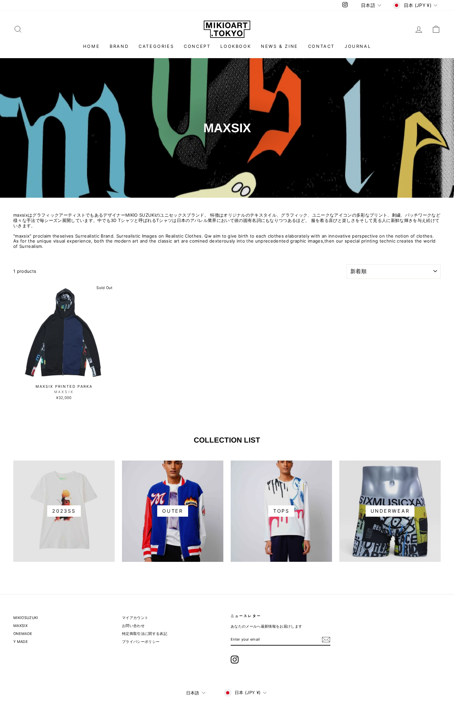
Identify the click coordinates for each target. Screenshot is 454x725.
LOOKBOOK (235, 46)
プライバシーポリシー (141, 641)
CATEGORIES (156, 46)
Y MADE (20, 641)
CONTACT (321, 46)
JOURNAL (358, 46)
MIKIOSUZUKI (25, 617)
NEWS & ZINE (279, 46)
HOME (91, 46)
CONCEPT (197, 46)
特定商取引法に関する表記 (144, 633)
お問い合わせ (133, 625)
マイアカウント (135, 617)
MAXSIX (20, 625)
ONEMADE (22, 633)
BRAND (119, 46)
